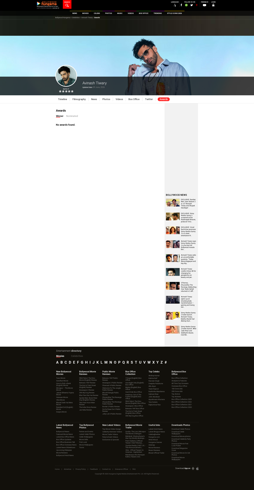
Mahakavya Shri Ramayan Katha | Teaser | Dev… (135, 456)
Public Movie (108, 372)
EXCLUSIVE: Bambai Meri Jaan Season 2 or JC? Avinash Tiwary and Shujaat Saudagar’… (188, 204)
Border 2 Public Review (111, 407)
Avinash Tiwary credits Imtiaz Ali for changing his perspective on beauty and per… (188, 273)
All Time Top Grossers (180, 383)
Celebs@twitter (154, 434)
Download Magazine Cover (179, 449)
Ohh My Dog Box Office (134, 416)
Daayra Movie (61, 412)
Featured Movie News (64, 434)
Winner (60, 116)
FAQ (134, 469)
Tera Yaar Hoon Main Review (87, 404)
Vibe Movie (60, 400)
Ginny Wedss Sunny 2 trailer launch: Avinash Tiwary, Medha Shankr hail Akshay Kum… (188, 317)
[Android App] (193, 468)
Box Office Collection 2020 (182, 407)
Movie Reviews (62, 453)
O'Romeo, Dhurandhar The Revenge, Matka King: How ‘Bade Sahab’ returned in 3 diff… (189, 287)
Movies (60, 356)
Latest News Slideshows (65, 447)
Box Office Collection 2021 (182, 405)
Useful (154, 425)
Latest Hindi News (155, 429)
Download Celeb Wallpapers (178, 433)
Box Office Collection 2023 (182, 399)
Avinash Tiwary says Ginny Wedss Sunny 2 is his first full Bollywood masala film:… (188, 245)
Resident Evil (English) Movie (64, 408)
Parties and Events (86, 432)
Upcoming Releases (64, 450)
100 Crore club (177, 389)
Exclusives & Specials (110, 440)
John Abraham (154, 397)
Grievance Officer (121, 469)
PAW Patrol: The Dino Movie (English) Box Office (135, 402)
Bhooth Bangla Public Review (110, 394)
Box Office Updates (63, 439)
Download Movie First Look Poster (180, 445)
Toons (81, 447)
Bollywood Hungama (62, 18)
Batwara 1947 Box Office (134, 409)
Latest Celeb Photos (87, 434)
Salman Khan (153, 394)
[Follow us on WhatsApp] (186, 5)
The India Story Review (87, 407)
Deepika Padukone (156, 384)
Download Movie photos (181, 436)
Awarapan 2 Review (86, 390)
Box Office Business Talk (65, 442)
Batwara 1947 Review (87, 383)
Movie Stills (83, 439)
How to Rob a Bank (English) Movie (63, 384)
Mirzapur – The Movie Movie (64, 389)
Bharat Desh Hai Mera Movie (64, 404)
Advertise (67, 469)
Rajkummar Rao (155, 405)
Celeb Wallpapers (86, 437)
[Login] (213, 5)
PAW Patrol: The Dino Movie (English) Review (88, 379)
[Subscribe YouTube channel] (197, 5)
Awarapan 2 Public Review (112, 383)
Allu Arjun (152, 386)
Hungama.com (154, 437)
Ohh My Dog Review (86, 393)
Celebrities (76, 18)
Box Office (130, 372)
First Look (83, 442)
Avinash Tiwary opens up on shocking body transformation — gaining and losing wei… (187, 302)
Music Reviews (154, 450)
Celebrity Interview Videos (112, 432)
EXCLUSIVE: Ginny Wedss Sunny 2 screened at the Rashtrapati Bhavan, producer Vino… (188, 218)
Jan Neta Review (85, 410)
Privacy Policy (81, 469)
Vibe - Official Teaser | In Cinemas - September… (134, 451)
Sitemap (152, 445)
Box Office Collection (180, 378)
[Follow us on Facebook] (181, 5)
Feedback (94, 469)
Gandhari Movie (62, 381)
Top (154, 371)
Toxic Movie (60, 378)
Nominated (72, 116)
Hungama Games (155, 442)
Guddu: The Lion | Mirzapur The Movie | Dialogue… (135, 433)
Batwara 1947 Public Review (110, 379)
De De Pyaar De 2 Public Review (111, 410)
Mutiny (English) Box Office (133, 388)
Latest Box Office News (65, 437)
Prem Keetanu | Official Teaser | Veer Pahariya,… (134, 442)
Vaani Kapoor (154, 389)
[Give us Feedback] (204, 5)
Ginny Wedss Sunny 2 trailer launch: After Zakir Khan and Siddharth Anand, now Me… (188, 331)
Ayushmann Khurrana (157, 399)
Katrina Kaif (153, 378)
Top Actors (176, 394)
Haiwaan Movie (62, 397)
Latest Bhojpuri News (157, 432)
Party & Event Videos (110, 437)
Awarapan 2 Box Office (134, 406)
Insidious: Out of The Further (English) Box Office (133, 397)
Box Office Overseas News (66, 445)
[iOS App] (197, 468)
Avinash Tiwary (87, 18)
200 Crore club (177, 391)
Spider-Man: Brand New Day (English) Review (88, 399)
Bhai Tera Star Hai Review (88, 395)
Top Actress (176, 397)
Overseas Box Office (179, 386)
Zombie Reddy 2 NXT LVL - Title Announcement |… (135, 446)
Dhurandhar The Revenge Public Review (111, 398)
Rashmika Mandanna (157, 391)
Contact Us (106, 469)
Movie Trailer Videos (110, 434)
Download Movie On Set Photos (181, 454)
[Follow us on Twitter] (191, 5)
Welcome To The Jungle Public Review (111, 389)
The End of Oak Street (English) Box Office (133, 412)
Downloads (181, 425)
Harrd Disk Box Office (133, 392)
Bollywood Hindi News (65, 455)
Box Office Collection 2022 (182, 402)
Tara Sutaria (153, 402)
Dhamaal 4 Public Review (111, 385)
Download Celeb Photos (181, 429)
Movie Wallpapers (86, 445)
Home (57, 469)
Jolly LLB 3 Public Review (111, 414)
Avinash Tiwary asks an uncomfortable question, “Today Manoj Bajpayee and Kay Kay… (188, 259)
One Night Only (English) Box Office (134, 384)
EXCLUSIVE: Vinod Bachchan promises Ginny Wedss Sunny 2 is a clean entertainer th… (188, 231)
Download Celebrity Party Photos (181, 440)
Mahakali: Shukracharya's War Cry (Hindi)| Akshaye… (135, 437)
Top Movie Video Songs (111, 429)
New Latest (111, 425)
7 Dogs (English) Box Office (133, 379)
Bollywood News (62, 432)
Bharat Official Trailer (156, 453)
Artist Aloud (153, 440)
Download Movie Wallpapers (178, 458)
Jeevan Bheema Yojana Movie (65, 394)
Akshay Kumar (154, 376)
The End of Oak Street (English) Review (87, 386)
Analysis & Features (179, 381)
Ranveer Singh (154, 381)
